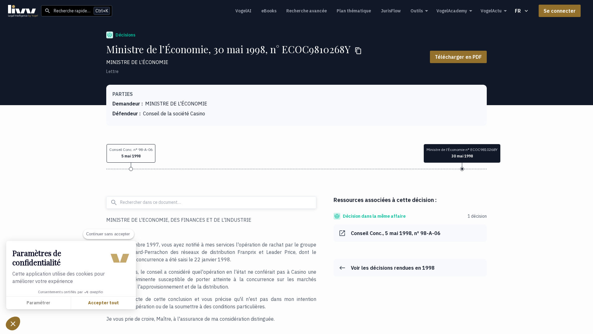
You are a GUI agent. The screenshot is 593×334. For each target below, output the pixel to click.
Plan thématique (354, 11)
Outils (416, 11)
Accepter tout (103, 303)
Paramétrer (38, 303)
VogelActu (491, 11)
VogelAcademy (451, 11)
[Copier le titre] (358, 50)
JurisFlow (391, 11)
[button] (131, 153)
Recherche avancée (306, 11)
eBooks (268, 11)
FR (518, 11)
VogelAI (243, 11)
